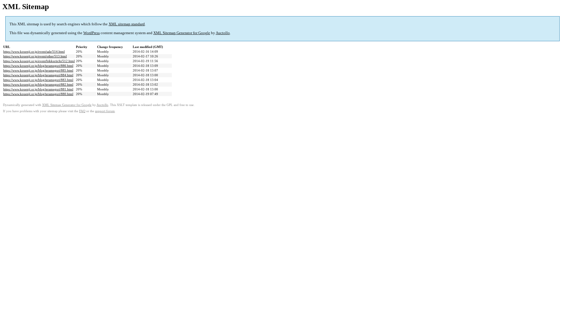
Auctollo (223, 33)
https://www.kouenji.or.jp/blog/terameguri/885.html (38, 70)
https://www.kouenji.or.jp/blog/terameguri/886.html (38, 65)
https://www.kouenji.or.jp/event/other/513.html (35, 56)
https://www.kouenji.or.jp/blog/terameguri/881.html (38, 89)
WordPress (91, 33)
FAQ (82, 111)
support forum (105, 111)
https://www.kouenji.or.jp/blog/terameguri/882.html (38, 84)
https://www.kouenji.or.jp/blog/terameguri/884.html (38, 75)
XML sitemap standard (127, 24)
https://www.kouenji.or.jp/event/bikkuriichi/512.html (39, 61)
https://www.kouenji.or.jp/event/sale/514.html (34, 51)
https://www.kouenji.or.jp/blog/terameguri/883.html (38, 80)
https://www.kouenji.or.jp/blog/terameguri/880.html (38, 94)
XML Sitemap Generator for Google (181, 33)
